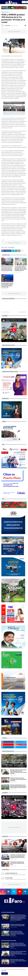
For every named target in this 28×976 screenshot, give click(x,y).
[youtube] (7, 744)
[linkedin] (7, 747)
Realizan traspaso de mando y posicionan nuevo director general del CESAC (18, 779)
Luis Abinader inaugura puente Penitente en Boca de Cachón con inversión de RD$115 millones (20, 268)
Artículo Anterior (5, 312)
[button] (2, 2)
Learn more (3, 970)
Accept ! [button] (4, 973)
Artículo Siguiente (22, 312)
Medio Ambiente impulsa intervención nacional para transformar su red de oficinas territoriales (7, 268)
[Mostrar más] (22, 251)
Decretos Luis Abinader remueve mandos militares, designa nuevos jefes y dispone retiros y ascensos (18, 786)
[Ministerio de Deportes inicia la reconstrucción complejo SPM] (5, 926)
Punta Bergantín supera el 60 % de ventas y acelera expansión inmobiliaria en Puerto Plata (7, 285)
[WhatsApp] (16, 251)
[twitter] (14, 892)
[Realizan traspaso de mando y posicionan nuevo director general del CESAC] (5, 780)
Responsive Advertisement (14, 31)
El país (11, 12)
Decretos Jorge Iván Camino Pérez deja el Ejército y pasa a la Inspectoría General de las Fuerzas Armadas (18, 771)
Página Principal (4, 12)
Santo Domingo (11, 247)
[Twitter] (13, 251)
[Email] (19, 251)
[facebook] (7, 742)
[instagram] (3, 892)
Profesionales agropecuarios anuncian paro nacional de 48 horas (17, 863)
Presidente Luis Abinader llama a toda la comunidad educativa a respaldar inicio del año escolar (17, 856)
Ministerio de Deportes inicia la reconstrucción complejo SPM (17, 925)
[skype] (20, 747)
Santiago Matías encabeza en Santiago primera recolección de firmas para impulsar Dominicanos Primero (18, 945)
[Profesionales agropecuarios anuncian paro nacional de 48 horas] (5, 864)
